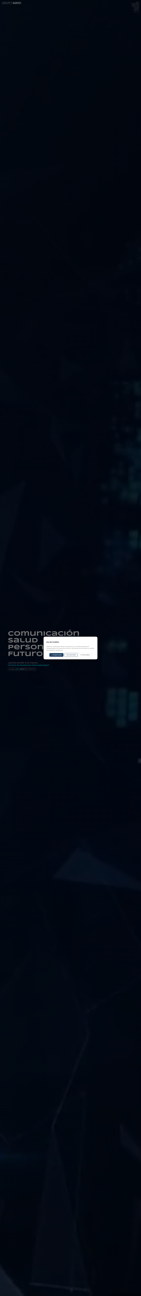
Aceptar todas (57, 655)
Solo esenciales (71, 655)
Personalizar (86, 655)
